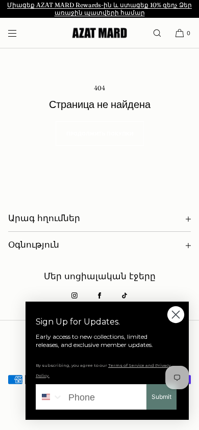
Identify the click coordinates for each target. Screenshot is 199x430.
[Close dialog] (176, 315)
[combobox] (49, 397)
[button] (157, 33)
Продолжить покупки (99, 133)
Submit (161, 396)
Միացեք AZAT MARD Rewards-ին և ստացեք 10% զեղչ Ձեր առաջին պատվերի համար (99, 8)
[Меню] (20, 33)
